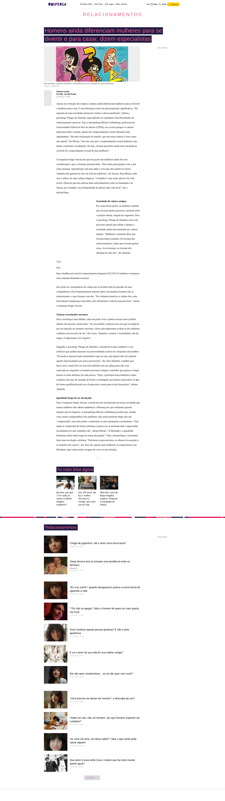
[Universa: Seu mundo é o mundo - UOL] (57, 4)
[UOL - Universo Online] (68, 4)
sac (148, 4)
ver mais (90, 778)
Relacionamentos (112, 14)
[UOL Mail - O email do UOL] (154, 4)
